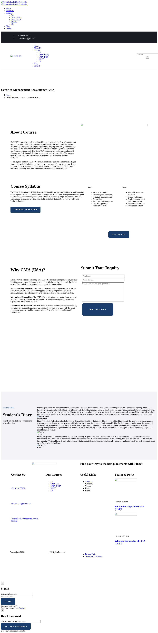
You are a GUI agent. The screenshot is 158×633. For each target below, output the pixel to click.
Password (5, 596)
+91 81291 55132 (18, 488)
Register (22, 608)
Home (8, 95)
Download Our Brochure (25, 209)
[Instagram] (130, 37)
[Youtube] (137, 37)
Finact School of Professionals (37, 552)
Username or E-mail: (9, 621)
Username (5, 594)
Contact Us (119, 235)
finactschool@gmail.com (20, 503)
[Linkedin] (144, 37)
